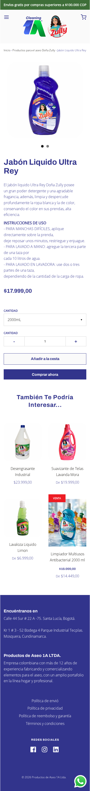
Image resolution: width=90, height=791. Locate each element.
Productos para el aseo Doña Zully (33, 50)
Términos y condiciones (45, 723)
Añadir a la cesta (45, 359)
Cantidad (11, 311)
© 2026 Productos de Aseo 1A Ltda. (44, 777)
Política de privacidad (45, 708)
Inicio (7, 50)
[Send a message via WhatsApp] (80, 781)
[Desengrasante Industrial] (23, 442)
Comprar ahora (45, 374)
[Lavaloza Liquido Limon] (23, 518)
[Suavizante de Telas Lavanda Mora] (67, 442)
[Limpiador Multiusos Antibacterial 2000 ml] (67, 523)
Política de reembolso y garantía (45, 715)
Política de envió (45, 700)
